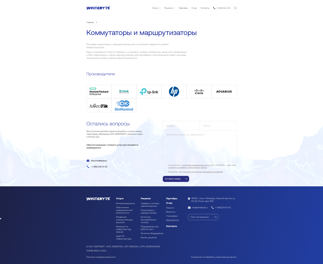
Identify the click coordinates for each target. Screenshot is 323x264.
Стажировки (172, 216)
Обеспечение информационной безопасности (124, 210)
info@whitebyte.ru (99, 161)
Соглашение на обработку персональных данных (214, 257)
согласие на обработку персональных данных (187, 168)
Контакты (205, 8)
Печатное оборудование (152, 233)
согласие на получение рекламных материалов (203, 172)
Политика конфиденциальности (101, 257)
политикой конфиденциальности (195, 165)
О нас (194, 8)
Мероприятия (172, 220)
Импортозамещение (125, 203)
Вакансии (170, 212)
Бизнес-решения (149, 237)
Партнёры (183, 8)
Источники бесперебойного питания (148, 219)
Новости (170, 208)
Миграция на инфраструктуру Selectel (123, 229)
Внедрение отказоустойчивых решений (124, 219)
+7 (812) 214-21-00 (99, 167)
